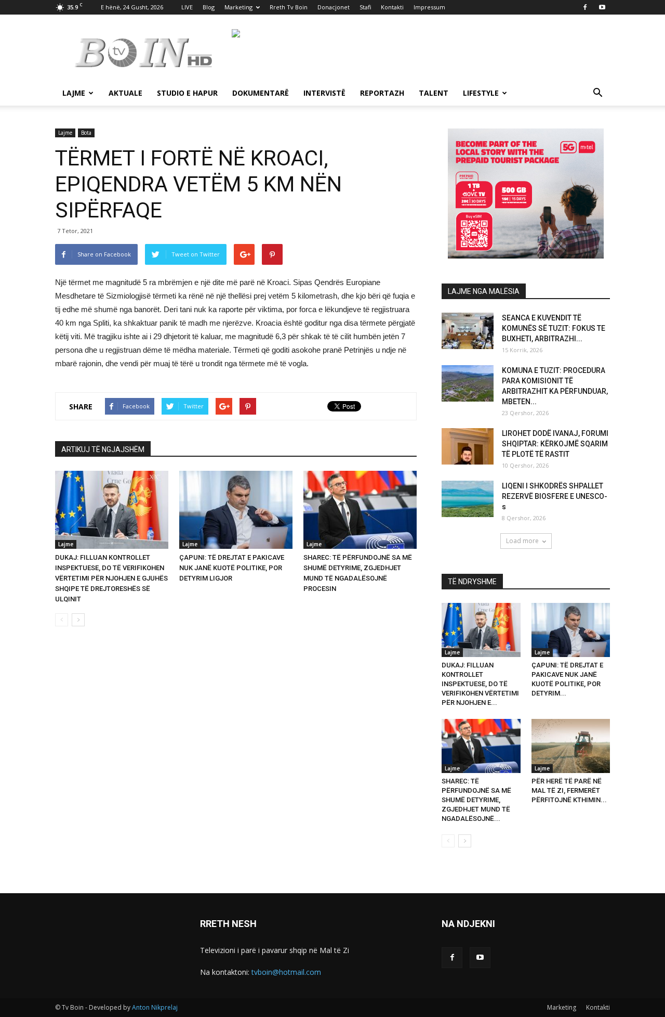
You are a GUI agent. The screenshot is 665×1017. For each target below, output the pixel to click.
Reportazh (382, 93)
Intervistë (324, 93)
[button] (597, 94)
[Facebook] (585, 7)
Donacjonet (333, 7)
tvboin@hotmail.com (286, 972)
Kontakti (392, 7)
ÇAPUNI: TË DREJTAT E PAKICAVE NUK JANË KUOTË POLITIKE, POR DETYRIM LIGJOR (231, 567)
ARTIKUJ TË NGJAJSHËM (102, 449)
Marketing (238, 7)
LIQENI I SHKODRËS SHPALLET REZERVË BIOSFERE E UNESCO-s (554, 496)
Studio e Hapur (187, 93)
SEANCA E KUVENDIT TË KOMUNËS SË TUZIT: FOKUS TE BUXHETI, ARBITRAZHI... (553, 328)
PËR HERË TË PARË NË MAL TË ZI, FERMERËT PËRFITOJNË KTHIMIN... (569, 790)
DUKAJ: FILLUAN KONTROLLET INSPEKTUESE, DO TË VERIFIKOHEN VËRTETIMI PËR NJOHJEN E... (480, 683)
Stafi (365, 7)
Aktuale (125, 93)
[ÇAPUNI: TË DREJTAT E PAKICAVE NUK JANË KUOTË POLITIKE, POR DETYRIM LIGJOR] (235, 510)
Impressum (429, 7)
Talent (433, 93)
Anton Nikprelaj (155, 1007)
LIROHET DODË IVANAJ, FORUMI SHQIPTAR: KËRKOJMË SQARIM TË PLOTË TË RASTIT (555, 443)
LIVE (187, 7)
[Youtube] (602, 7)
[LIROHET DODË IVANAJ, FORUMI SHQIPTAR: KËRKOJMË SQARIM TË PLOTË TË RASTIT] (468, 446)
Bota (86, 132)
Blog (209, 7)
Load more (522, 540)
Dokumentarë (260, 93)
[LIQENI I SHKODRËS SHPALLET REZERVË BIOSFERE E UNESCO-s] (468, 499)
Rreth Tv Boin (289, 7)
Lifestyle (481, 93)
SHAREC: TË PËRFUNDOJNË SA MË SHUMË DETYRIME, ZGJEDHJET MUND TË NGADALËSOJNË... (476, 799)
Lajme (73, 93)
